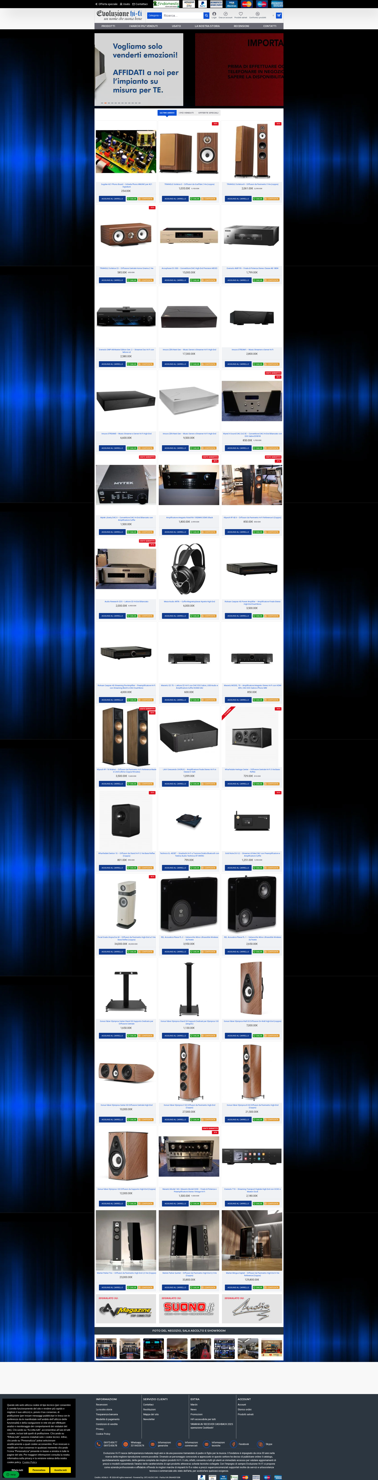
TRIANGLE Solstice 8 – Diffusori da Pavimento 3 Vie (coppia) (252, 184)
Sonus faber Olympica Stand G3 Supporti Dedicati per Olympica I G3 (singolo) (190, 1022)
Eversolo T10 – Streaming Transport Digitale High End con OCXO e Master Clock (252, 1190)
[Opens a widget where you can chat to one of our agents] (11, 1475)
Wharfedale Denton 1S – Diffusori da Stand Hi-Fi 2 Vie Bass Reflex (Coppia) (126, 854)
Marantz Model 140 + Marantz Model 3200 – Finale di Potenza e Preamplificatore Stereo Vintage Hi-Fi (189, 1190)
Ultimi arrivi (167, 113)
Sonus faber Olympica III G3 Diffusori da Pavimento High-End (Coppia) (252, 1106)
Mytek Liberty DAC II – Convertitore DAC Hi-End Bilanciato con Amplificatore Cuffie (126, 518)
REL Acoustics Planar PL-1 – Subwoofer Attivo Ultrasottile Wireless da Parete (252, 938)
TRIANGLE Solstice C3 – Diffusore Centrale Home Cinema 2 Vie (126, 268)
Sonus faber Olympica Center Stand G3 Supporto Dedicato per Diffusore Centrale (126, 1022)
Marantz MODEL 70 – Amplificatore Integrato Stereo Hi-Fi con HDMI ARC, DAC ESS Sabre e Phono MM (252, 686)
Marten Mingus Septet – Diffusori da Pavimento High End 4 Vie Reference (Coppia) (252, 1274)
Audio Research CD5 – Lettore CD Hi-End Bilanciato (126, 601)
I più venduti (186, 113)
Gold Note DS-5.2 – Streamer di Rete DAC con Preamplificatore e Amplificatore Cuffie (252, 854)
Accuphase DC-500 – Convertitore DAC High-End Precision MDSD (189, 268)
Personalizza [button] (39, 1470)
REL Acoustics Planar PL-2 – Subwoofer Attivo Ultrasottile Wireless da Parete (189, 938)
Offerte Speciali (208, 113)
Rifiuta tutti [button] (17, 1470)
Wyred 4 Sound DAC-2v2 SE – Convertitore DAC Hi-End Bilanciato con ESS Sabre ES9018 (252, 435)
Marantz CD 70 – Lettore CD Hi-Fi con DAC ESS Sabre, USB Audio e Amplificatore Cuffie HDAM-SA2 (189, 686)
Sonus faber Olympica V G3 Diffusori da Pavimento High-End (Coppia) (189, 1106)
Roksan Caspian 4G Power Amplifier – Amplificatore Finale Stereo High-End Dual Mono (253, 602)
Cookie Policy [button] (29, 1462)
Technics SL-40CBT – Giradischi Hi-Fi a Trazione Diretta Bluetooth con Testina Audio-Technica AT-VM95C (189, 854)
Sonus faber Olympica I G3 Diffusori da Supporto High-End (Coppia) (127, 1189)
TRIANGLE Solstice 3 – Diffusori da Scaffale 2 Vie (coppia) (189, 184)
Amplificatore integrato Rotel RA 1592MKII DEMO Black (189, 517)
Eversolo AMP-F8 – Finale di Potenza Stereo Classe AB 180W (252, 268)
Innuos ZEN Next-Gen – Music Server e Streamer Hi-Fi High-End (189, 350)
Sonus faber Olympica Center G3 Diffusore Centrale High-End (127, 1105)
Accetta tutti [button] (60, 1470)
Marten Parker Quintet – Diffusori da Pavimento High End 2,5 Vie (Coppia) (190, 1274)
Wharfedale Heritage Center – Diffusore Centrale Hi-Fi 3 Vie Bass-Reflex (252, 770)
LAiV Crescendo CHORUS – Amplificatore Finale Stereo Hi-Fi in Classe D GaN (189, 770)
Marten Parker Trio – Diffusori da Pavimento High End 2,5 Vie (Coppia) (126, 1273)
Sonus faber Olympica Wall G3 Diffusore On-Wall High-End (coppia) (252, 1021)
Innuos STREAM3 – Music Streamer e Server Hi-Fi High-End (126, 434)
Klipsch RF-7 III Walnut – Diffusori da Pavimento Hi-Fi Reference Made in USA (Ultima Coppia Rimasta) (126, 770)
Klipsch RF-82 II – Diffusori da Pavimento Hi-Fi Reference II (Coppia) (252, 517)
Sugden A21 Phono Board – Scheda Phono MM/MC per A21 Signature (126, 185)
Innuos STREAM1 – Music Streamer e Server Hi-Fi (252, 350)
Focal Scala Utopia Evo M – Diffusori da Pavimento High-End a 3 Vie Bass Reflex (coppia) (126, 938)
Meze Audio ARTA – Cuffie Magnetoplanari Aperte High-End (189, 601)
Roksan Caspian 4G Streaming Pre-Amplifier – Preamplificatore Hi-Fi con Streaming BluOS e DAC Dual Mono (126, 686)
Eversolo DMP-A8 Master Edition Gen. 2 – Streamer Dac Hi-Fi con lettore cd (126, 351)
